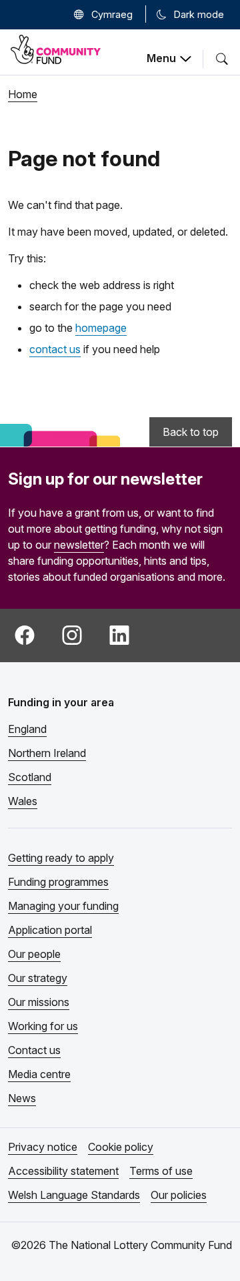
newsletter (79, 544)
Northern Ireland (47, 753)
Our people (34, 954)
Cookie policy (120, 1147)
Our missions (38, 1002)
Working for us (43, 1026)
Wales (22, 801)
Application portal (50, 930)
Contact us (34, 1050)
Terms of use (161, 1171)
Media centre (39, 1074)
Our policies (179, 1195)
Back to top (191, 432)
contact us (55, 349)
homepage (101, 327)
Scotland (29, 777)
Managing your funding (63, 906)
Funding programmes (58, 881)
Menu (161, 58)
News (22, 1098)
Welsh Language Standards (74, 1195)
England (27, 729)
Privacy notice (42, 1147)
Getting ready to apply (61, 857)
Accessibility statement (63, 1171)
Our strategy (37, 978)
